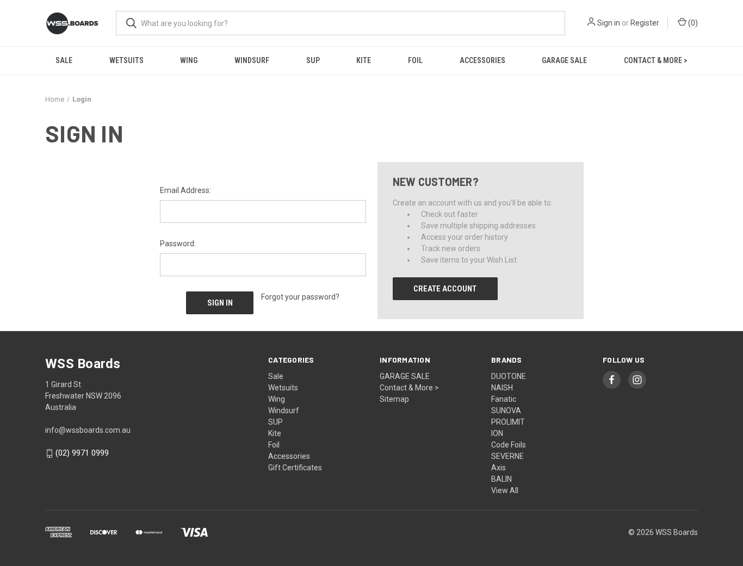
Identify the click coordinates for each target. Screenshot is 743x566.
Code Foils (508, 444)
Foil (415, 60)
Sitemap (394, 399)
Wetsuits (126, 60)
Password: (178, 243)
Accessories (482, 60)
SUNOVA (506, 410)
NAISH (502, 387)
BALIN (501, 479)
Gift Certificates (295, 467)
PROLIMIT (508, 422)
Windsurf (251, 60)
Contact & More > (656, 60)
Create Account (444, 289)
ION (497, 433)
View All (504, 490)
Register (644, 22)
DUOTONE (508, 376)
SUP (313, 60)
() (692, 22)
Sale (63, 60)
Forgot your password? (300, 297)
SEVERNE (507, 456)
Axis (498, 467)
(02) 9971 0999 (82, 453)
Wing (188, 60)
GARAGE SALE (564, 60)
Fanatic (503, 399)
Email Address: (185, 190)
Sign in (608, 22)
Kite (363, 60)
